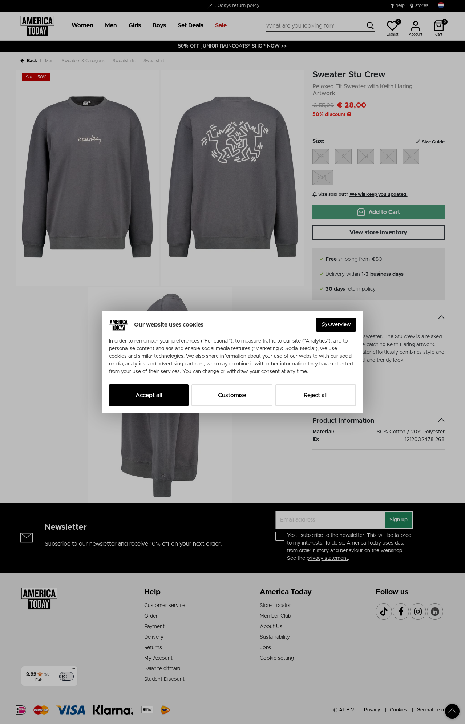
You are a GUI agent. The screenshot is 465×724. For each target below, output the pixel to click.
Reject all (316, 395)
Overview (339, 324)
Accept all (149, 395)
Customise (232, 395)
